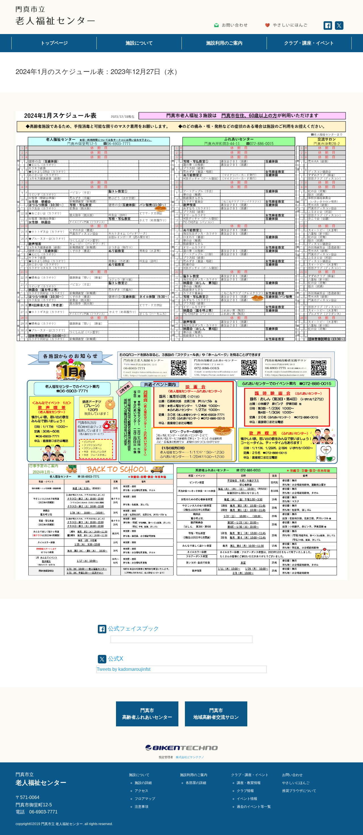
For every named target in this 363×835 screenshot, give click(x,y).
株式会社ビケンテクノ (190, 757)
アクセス (141, 791)
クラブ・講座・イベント (309, 43)
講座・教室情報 (249, 783)
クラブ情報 (245, 791)
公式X (114, 658)
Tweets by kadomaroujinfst (123, 669)
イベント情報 (247, 799)
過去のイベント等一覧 (254, 807)
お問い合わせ (292, 775)
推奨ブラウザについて (299, 791)
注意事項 (141, 807)
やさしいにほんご (295, 783)
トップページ (54, 43)
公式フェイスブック (132, 628)
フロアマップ (145, 799)
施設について (139, 43)
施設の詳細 (143, 783)
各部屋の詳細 (196, 783)
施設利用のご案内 (224, 43)
